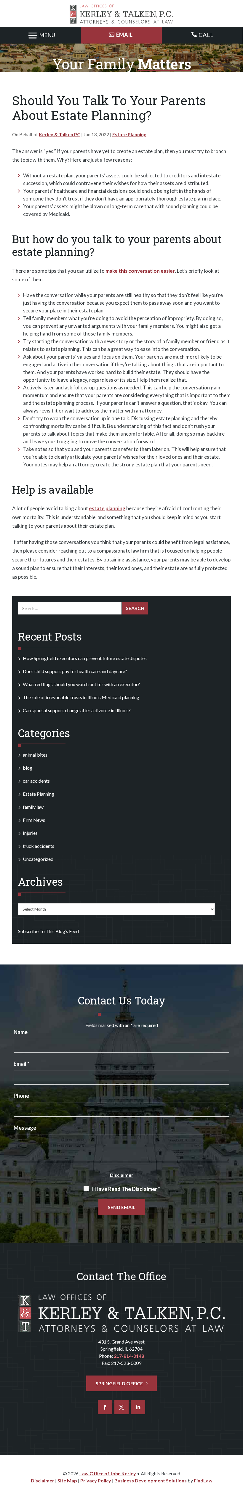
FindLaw (203, 1480)
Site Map (67, 1480)
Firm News (34, 820)
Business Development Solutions (150, 1480)
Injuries (30, 833)
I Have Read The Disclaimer (126, 1189)
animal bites (35, 754)
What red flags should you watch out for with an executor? (81, 684)
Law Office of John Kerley (107, 1473)
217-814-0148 (129, 1356)
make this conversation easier (140, 271)
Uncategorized (38, 859)
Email (21, 1063)
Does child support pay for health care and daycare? (75, 671)
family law (33, 807)
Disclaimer (121, 1175)
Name (21, 1032)
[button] (40, 35)
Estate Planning (129, 134)
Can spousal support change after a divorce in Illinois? (77, 710)
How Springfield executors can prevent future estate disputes (85, 658)
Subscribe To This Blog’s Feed (48, 931)
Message (25, 1127)
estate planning (107, 508)
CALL (206, 34)
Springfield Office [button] (119, 1383)
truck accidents (38, 846)
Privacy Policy (95, 1480)
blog (27, 768)
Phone (21, 1095)
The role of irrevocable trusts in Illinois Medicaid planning (81, 697)
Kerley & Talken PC (59, 134)
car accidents (36, 781)
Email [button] (124, 34)
